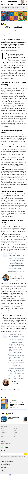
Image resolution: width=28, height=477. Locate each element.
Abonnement (4, 467)
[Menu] (1, 1)
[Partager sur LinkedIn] (1, 35)
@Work (15, 432)
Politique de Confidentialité (7, 461)
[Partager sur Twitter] (4, 35)
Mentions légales (5, 463)
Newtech (3, 436)
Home (2, 7)
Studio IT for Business (5, 443)
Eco (15, 434)
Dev (2, 434)
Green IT (12, 4)
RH (14, 436)
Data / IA (3, 4)
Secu (16, 4)
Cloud (7, 4)
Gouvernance (21, 4)
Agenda (2, 438)
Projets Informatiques (5, 445)
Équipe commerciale (5, 464)
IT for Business (4, 466)
